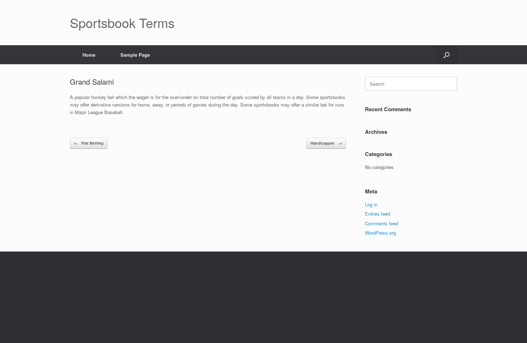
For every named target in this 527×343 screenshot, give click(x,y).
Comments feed (381, 223)
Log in (371, 204)
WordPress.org (380, 232)
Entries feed (377, 213)
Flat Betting (89, 143)
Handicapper (326, 143)
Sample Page (135, 54)
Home (88, 54)
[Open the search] (446, 54)
